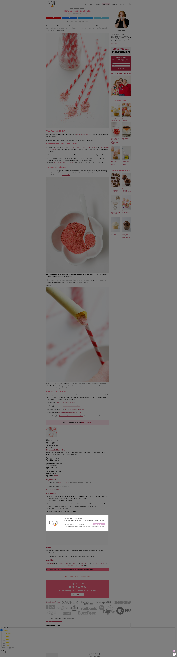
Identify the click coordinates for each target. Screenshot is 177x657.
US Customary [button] (51, 489)
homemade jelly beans (90, 147)
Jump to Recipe (72, 21)
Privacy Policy (49, 621)
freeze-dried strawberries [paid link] (71, 416)
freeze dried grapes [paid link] (66, 402)
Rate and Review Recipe (51, 654)
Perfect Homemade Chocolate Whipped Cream (126, 235)
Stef (86, 13)
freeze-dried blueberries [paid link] (70, 412)
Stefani (56, 475)
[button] (53, 18)
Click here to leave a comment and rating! (79, 569)
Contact (114, 4)
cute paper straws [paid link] (63, 162)
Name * (3, 650)
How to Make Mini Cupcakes (126, 211)
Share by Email (53, 440)
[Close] (130, 625)
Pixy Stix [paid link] (82, 134)
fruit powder (66, 175)
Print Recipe (84, 21)
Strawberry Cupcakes (125, 119)
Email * (3, 652)
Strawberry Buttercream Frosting (114, 163)
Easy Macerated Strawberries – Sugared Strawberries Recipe (115, 141)
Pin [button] (55, 443)
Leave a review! (86, 422)
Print (50, 443)
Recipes (97, 4)
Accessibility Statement (57, 621)
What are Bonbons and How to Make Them (114, 191)
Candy (82, 8)
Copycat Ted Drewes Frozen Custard (126, 163)
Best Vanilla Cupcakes (114, 233)
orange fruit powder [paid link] (74, 409)
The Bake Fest (106, 4)
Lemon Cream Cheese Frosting (115, 119)
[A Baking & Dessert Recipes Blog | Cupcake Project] (51, 6)
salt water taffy (77, 147)
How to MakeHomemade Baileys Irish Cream (115, 213)
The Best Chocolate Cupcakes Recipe (126, 190)
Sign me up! (77, 594)
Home (85, 4)
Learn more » (114, 43)
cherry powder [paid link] (71, 406)
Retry (88, 576)
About (91, 4)
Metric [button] (59, 489)
